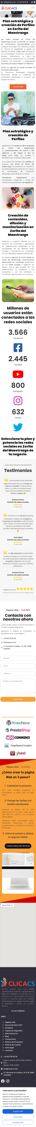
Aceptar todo (18, 1111)
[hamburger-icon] (32, 7)
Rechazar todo (18, 1123)
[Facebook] (2, 1081)
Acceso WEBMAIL (18, 1011)
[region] (18, 1107)
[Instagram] (8, 1081)
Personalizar (18, 1117)
